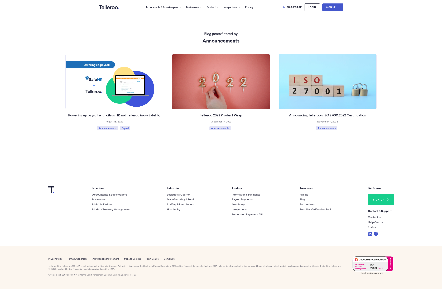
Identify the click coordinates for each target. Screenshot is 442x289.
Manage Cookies (132, 258)
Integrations (230, 7)
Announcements (107, 128)
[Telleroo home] (109, 7)
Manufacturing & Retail (181, 199)
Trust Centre (152, 258)
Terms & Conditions (77, 258)
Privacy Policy (55, 258)
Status (372, 227)
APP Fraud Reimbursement (106, 258)
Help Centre (375, 222)
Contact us (374, 217)
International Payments (246, 194)
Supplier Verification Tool (315, 209)
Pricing (249, 7)
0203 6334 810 (294, 7)
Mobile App (239, 204)
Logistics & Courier (178, 194)
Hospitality (173, 209)
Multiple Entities (102, 204)
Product (211, 7)
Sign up (331, 7)
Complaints (169, 258)
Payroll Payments (242, 199)
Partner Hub (307, 204)
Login (312, 7)
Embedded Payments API (247, 214)
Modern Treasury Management (111, 209)
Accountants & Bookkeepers (162, 7)
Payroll (125, 128)
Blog (302, 199)
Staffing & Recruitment (180, 204)
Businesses (192, 7)
